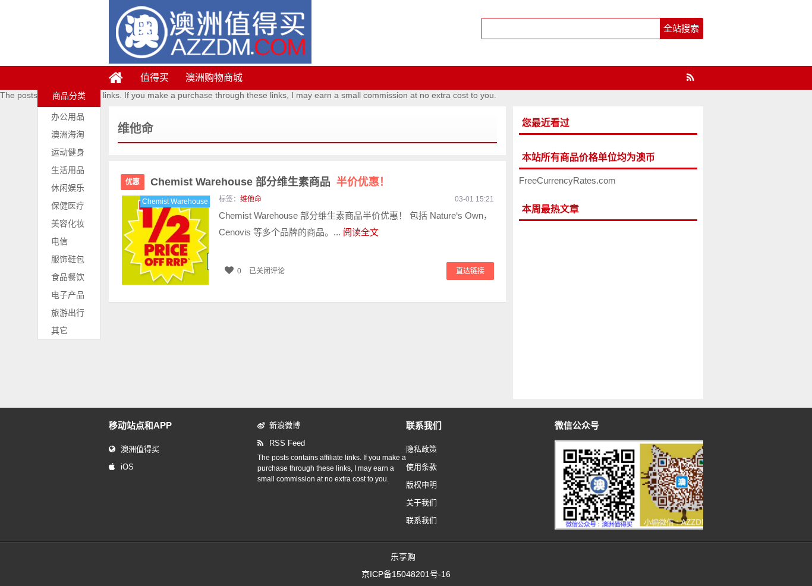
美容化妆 (67, 223)
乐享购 (403, 557)
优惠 (132, 182)
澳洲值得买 (140, 449)
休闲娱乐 (67, 188)
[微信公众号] (640, 527)
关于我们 (421, 502)
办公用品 (67, 116)
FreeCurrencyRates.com (567, 180)
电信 (59, 241)
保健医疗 (67, 205)
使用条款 (421, 466)
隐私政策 (421, 449)
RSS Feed (287, 443)
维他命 (251, 199)
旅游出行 (67, 312)
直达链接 (470, 271)
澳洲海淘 (67, 134)
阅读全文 (361, 232)
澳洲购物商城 (214, 78)
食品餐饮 (67, 277)
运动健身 (67, 152)
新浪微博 (284, 425)
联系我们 (421, 520)
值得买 (154, 78)
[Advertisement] (608, 310)
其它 (59, 330)
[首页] (121, 78)
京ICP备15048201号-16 (406, 574)
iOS (127, 466)
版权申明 (421, 484)
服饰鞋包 (67, 259)
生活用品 (67, 170)
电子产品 (67, 295)
